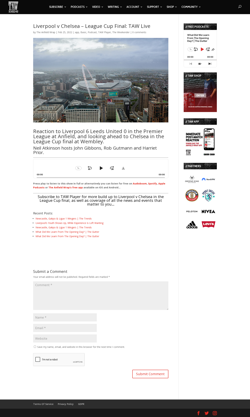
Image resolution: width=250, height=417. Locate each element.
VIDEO (96, 7)
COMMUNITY (189, 7)
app (77, 32)
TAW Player (104, 32)
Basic (83, 32)
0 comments (139, 32)
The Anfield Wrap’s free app (65, 187)
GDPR (81, 404)
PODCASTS (78, 7)
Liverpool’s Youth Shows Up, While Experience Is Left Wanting (69, 223)
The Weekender (121, 32)
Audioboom (140, 183)
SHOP (170, 7)
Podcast (92, 32)
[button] (123, 168)
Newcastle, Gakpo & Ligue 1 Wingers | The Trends (64, 218)
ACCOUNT (133, 7)
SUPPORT (153, 7)
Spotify (152, 183)
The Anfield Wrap (45, 32)
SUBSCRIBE (56, 7)
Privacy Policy (66, 404)
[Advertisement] (73, 247)
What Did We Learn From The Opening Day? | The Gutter (67, 231)
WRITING (113, 7)
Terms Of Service (43, 404)
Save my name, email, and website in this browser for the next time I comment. (81, 346)
